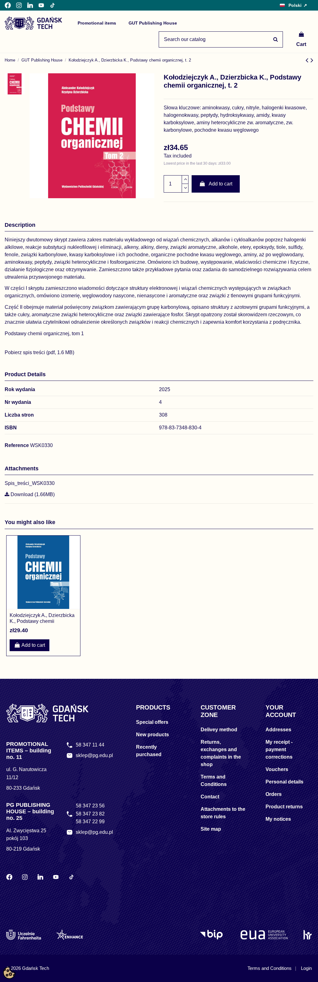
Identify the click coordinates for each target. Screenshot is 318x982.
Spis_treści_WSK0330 (30, 483)
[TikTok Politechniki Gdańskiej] (52, 5)
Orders (274, 794)
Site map (211, 829)
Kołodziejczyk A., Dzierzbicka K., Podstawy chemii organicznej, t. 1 (42, 621)
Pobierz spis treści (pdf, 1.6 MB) (39, 352)
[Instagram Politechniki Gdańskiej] (19, 5)
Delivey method (219, 729)
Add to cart (220, 183)
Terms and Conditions (214, 780)
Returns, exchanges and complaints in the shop (221, 753)
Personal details (284, 781)
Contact (210, 796)
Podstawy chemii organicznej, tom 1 (44, 333)
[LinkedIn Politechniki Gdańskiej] (30, 5)
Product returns (284, 806)
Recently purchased (148, 750)
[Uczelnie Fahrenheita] (23, 935)
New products (152, 734)
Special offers (152, 722)
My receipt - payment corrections (279, 749)
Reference (17, 445)
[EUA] (264, 935)
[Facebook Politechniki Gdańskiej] (8, 5)
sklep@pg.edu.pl (94, 755)
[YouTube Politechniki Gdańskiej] (41, 5)
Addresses (278, 729)
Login (306, 968)
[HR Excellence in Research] (307, 935)
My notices (278, 819)
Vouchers (277, 769)
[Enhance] (70, 935)
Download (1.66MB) (32, 494)
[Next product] (312, 60)
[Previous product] (308, 60)
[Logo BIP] (212, 935)
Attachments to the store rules (223, 812)
